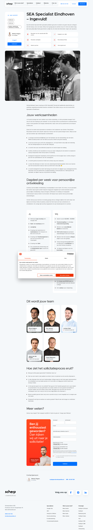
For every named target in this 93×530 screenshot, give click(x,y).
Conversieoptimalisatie (51, 521)
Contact (74, 3)
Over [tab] (65, 258)
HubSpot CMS (82, 521)
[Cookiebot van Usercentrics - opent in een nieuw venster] (68, 254)
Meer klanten (66, 511)
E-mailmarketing (51, 518)
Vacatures (82, 3)
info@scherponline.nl (10, 516)
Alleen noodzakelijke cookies (46, 275)
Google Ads (50, 508)
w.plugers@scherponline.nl (57, 479)
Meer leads (65, 513)
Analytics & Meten (51, 513)
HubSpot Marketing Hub (82, 512)
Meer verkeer (66, 516)
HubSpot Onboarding (81, 527)
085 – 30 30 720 (70, 479)
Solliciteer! (14, 43)
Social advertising (51, 516)
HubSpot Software (83, 508)
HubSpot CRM (82, 523)
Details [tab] (46, 258)
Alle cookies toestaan (64, 275)
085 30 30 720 (64, 3)
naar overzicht (14, 15)
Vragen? (14, 40)
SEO (48, 511)
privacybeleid (73, 452)
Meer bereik (66, 508)
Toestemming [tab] (27, 258)
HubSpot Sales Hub (82, 517)
